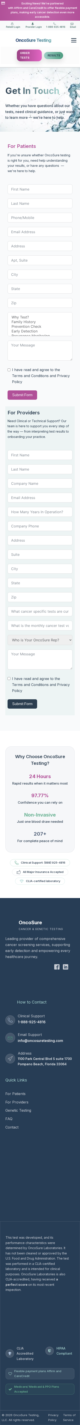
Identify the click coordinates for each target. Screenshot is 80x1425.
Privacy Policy (53, 1417)
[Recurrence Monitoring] (40, 336)
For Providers (16, 1102)
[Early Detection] (40, 331)
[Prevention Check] (40, 326)
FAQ (8, 1119)
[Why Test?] (40, 317)
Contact (11, 1127)
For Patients (15, 1093)
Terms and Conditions (30, 684)
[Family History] (40, 322)
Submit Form (22, 704)
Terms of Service (69, 1417)
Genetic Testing (18, 1110)
